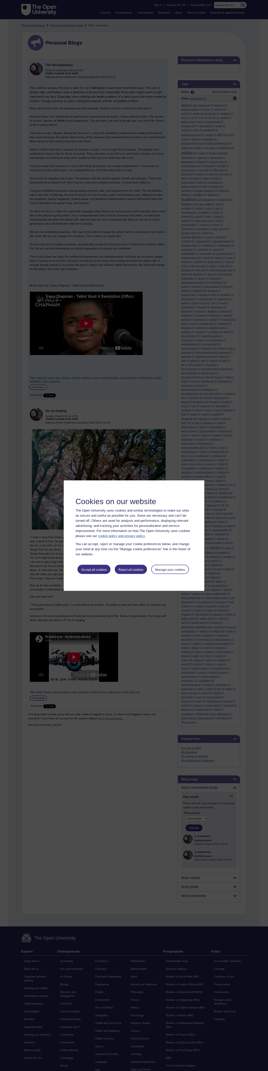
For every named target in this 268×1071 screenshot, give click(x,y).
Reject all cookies (131, 569)
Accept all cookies (94, 569)
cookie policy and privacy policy (121, 536)
